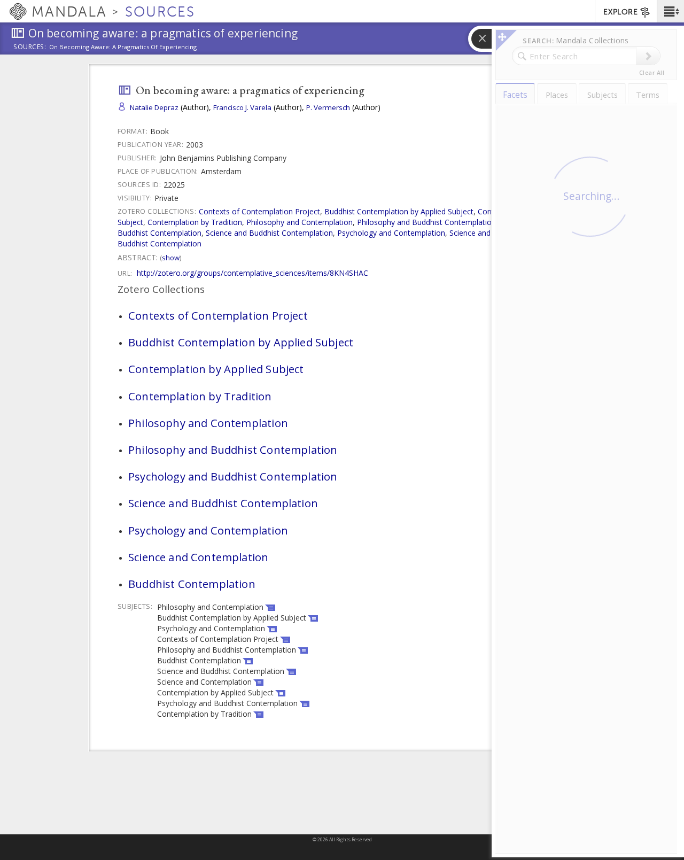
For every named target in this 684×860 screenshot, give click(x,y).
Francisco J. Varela (242, 107)
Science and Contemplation (198, 556)
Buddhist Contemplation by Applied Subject (398, 211)
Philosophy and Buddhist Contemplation (426, 222)
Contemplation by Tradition (194, 222)
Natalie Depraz (154, 107)
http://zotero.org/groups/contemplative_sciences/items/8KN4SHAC (252, 273)
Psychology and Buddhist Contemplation (232, 476)
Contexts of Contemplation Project (259, 211)
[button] (670, 11)
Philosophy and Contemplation (299, 222)
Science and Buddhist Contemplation (269, 233)
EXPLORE (620, 12)
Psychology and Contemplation (391, 233)
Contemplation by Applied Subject (216, 368)
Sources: (29, 47)
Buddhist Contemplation (159, 243)
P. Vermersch (328, 107)
